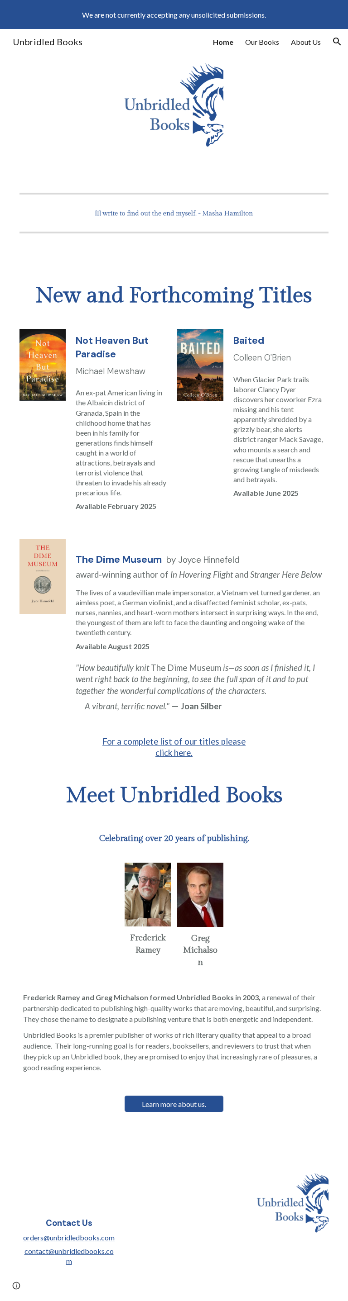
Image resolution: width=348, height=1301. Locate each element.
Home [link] (223, 42)
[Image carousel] (174, 213)
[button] (337, 41)
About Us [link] (306, 42)
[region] (174, 14)
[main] (174, 295)
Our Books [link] (262, 42)
